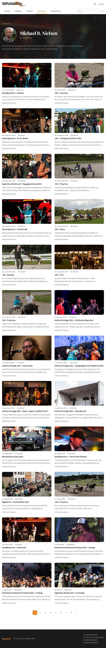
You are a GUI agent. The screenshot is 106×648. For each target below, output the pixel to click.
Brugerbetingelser (90, 640)
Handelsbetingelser (91, 642)
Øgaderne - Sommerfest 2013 (15, 502)
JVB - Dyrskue (8, 274)
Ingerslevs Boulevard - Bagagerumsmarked (21, 184)
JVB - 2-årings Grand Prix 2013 (68, 138)
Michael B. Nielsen (10, 103)
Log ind (101, 4)
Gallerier (18, 11)
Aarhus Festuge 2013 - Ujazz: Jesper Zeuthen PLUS (25, 411)
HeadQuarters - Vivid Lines (14, 547)
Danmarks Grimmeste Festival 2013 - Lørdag (75, 547)
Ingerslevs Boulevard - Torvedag (69, 593)
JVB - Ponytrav (61, 93)
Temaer (29, 11)
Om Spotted (55, 11)
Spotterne (41, 11)
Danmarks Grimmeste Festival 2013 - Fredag (22, 593)
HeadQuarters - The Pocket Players (71, 456)
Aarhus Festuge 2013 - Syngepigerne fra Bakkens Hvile (79, 365)
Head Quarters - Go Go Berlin (15, 138)
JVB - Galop (60, 229)
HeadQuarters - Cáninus (13, 93)
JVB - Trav (59, 274)
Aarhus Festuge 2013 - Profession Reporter (74, 320)
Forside (7, 11)
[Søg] (102, 11)
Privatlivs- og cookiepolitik (93, 637)
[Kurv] (95, 4)
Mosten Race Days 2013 (12, 456)
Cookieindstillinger (90, 635)
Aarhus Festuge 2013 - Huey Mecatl (70, 411)
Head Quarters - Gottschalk (14, 229)
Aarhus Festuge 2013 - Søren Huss (17, 365)
